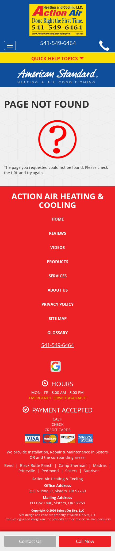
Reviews (57, 233)
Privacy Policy (57, 304)
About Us (58, 290)
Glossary (57, 332)
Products (57, 261)
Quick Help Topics (55, 58)
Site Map (58, 318)
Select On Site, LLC (70, 510)
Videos (57, 247)
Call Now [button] (85, 541)
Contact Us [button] (30, 541)
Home (58, 219)
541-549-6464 (57, 345)
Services (58, 275)
